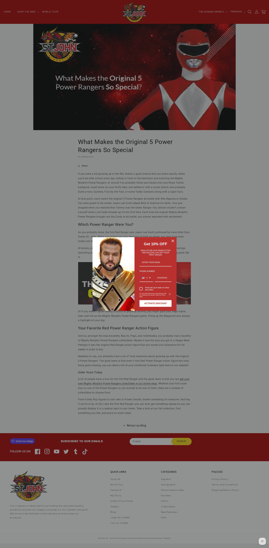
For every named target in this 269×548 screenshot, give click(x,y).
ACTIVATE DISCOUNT (155, 303)
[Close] (173, 241)
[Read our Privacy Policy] (170, 294)
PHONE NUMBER (147, 271)
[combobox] (146, 278)
